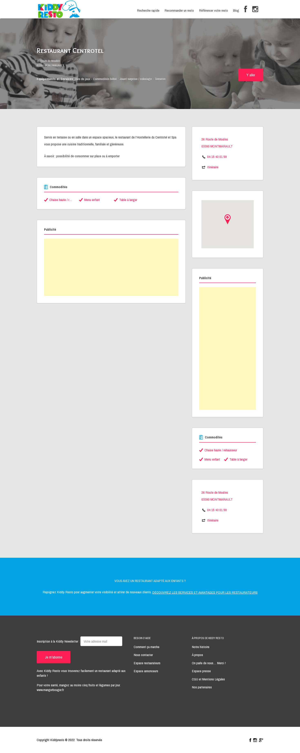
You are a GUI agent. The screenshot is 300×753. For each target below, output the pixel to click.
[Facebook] (245, 9)
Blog (236, 10)
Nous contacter (143, 654)
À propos (197, 654)
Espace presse (201, 671)
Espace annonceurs (146, 671)
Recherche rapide (148, 10)
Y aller (251, 75)
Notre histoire (200, 646)
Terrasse (160, 78)
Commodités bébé (105, 78)
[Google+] (261, 740)
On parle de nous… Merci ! (209, 663)
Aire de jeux (82, 78)
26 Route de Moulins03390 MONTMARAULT (50, 63)
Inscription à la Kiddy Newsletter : (58, 641)
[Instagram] (255, 9)
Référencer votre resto (213, 10)
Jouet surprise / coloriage (136, 78)
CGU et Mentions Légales (208, 679)
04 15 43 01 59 (217, 156)
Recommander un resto (179, 10)
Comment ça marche (146, 646)
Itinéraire (212, 167)
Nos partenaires (202, 687)
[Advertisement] (111, 267)
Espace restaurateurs (147, 663)
